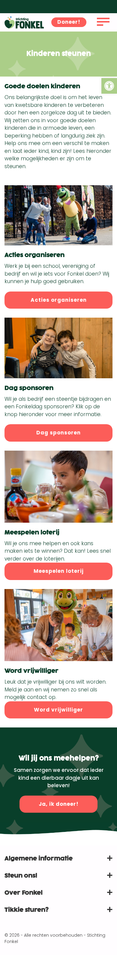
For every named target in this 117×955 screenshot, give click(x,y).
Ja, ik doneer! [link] (59, 804)
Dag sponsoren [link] (58, 432)
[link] (109, 86)
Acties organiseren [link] (59, 300)
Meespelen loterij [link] (59, 571)
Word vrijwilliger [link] (58, 709)
